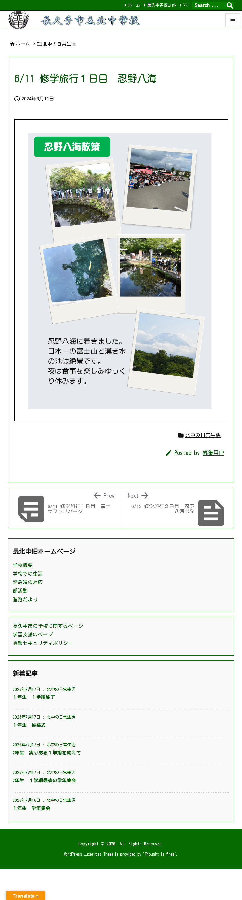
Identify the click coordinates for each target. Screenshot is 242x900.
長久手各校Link (161, 5)
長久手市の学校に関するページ (48, 625)
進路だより (25, 599)
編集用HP (213, 453)
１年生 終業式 (29, 725)
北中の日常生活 (59, 44)
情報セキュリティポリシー (43, 642)
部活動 (20, 590)
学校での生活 (28, 573)
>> (185, 5)
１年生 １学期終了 (34, 697)
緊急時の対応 (28, 582)
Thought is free (159, 854)
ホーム (134, 5)
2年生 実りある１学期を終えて (47, 752)
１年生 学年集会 (31, 808)
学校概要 (23, 565)
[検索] (229, 5)
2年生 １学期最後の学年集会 (44, 780)
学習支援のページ (33, 634)
